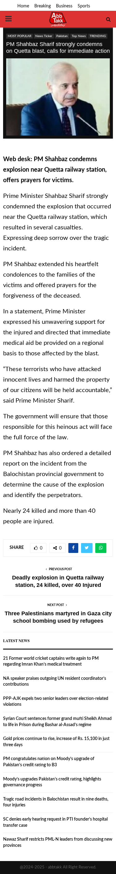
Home (23, 6)
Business (64, 6)
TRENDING (98, 36)
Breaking (42, 6)
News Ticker (43, 36)
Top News (79, 36)
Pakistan (62, 36)
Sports (84, 6)
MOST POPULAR (19, 36)
